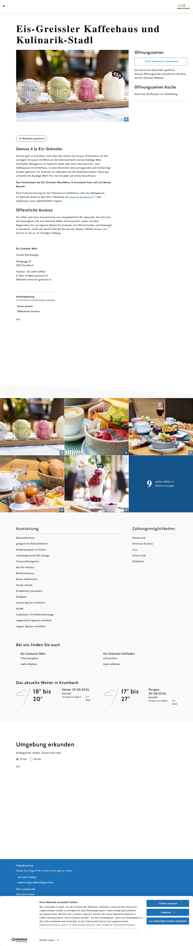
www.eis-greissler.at (81, 197)
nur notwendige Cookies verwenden (168, 921)
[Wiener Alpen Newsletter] (14, 6)
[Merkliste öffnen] (17, 6)
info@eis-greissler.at (36, 275)
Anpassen (166, 912)
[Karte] (10, 6)
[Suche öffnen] (21, 6)
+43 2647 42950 (35, 271)
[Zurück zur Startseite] (183, 6)
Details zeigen (47, 940)
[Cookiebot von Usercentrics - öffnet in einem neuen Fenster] (19, 940)
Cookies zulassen (168, 903)
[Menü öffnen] (4, 6)
